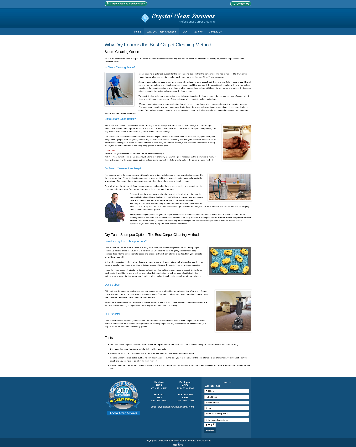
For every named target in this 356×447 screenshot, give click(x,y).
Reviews (198, 31)
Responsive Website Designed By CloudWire (187, 440)
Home (137, 31)
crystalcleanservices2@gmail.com (176, 406)
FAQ (184, 31)
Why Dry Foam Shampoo (161, 31)
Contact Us (215, 31)
